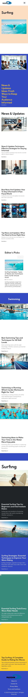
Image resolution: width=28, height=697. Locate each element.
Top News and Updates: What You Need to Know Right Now (13, 234)
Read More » (4, 104)
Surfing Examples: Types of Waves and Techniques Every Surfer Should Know (14, 274)
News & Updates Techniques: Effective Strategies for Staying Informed (13, 148)
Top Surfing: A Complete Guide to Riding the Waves (13, 658)
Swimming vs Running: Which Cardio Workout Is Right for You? (12, 389)
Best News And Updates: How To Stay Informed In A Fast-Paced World (13, 192)
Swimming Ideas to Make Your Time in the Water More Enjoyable (12, 439)
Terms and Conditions (14, 689)
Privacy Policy (14, 686)
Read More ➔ (4, 351)
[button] (24, 3)
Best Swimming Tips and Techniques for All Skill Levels (12, 340)
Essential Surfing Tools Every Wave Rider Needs (13, 609)
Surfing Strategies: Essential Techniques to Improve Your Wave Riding (13, 557)
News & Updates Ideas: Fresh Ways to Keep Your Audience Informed (9, 94)
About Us (14, 681)
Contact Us (14, 683)
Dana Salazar (9, 279)
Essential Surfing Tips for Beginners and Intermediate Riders (13, 506)
